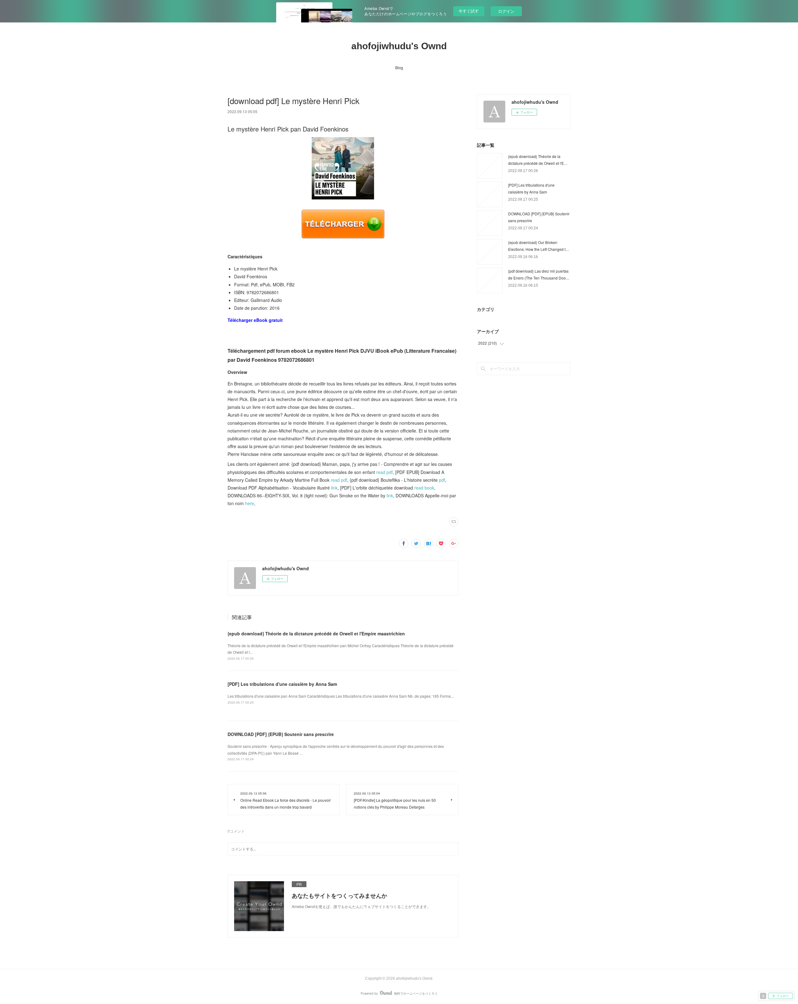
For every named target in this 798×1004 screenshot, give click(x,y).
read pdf (384, 472)
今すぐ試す (469, 11)
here (249, 503)
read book (424, 488)
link (334, 488)
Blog (399, 67)
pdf (442, 480)
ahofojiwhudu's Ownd (399, 46)
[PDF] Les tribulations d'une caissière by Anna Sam (282, 684)
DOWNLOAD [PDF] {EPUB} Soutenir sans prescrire (281, 734)
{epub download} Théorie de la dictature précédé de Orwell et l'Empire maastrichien (316, 633)
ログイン (506, 11)
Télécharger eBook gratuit (255, 320)
